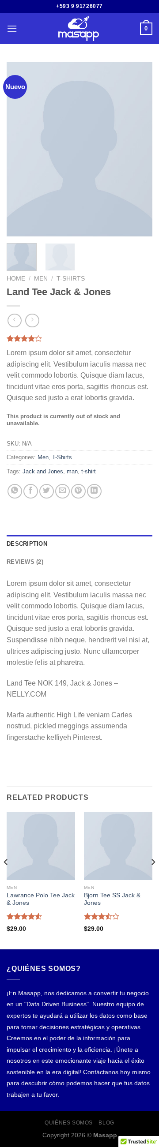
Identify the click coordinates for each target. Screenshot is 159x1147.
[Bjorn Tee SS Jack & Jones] (118, 846)
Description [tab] (27, 543)
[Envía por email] (62, 491)
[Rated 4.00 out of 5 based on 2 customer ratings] (79, 338)
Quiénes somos (69, 1123)
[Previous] (21, 148)
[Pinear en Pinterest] (78, 491)
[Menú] (12, 28)
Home (16, 278)
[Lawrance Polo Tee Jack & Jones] (41, 846)
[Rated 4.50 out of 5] (24, 916)
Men (41, 278)
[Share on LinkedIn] (94, 491)
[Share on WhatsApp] (15, 491)
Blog (106, 1123)
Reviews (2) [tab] (25, 562)
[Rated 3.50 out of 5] (102, 916)
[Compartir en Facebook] (30, 491)
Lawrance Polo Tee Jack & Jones (41, 899)
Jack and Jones (43, 471)
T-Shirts (71, 278)
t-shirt (88, 471)
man (72, 471)
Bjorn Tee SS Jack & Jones (112, 899)
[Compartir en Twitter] (46, 491)
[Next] (138, 148)
